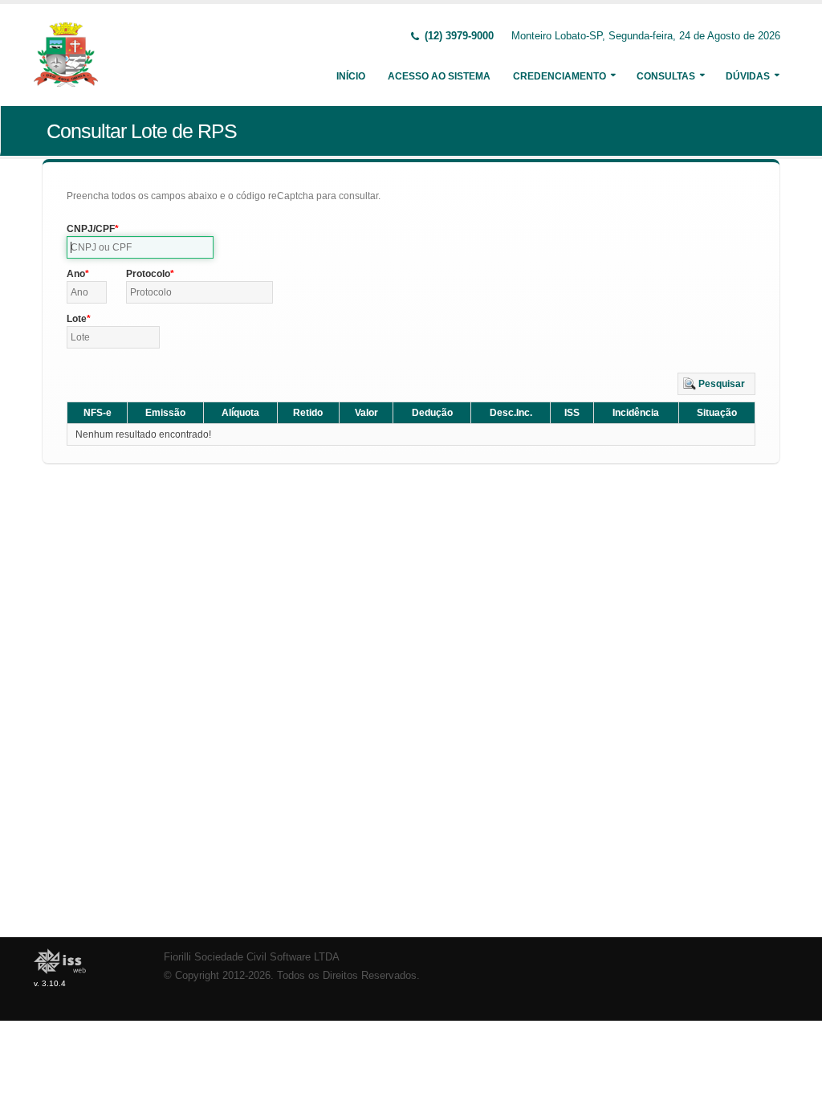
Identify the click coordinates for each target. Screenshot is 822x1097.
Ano (76, 273)
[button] (716, 384)
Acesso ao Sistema (439, 76)
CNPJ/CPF (91, 228)
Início (350, 76)
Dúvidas (748, 76)
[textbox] (140, 247)
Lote (77, 318)
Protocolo (148, 273)
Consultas (666, 76)
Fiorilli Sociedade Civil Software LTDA (252, 957)
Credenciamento (559, 76)
